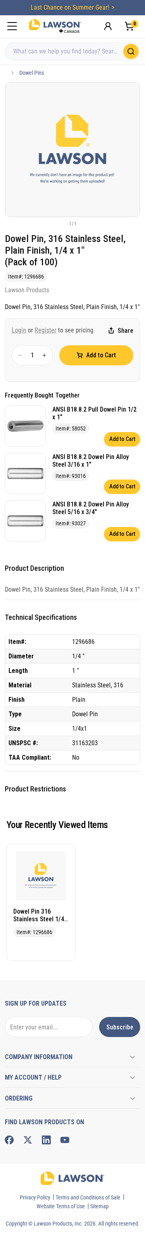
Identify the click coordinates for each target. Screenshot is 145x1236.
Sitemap (99, 1206)
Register (45, 330)
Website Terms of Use (61, 1206)
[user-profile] (108, 26)
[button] (59, 223)
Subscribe (119, 1027)
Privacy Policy (35, 1197)
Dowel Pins (31, 73)
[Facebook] (9, 1140)
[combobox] (72, 51)
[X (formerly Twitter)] (27, 1140)
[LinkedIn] (46, 1140)
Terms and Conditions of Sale (88, 1197)
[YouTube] (64, 1140)
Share (125, 330)
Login (19, 330)
